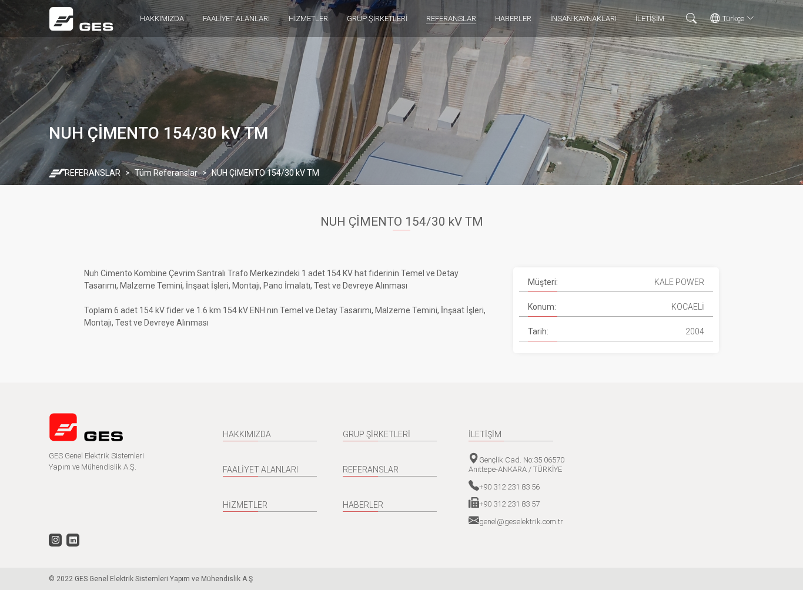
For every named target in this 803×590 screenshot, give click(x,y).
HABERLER (513, 18)
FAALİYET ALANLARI (236, 18)
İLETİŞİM (649, 18)
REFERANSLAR (451, 18)
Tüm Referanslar (166, 172)
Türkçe (733, 18)
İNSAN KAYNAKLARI (583, 18)
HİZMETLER (308, 18)
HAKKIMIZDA (162, 18)
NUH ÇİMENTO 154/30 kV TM (265, 172)
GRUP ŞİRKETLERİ (377, 18)
